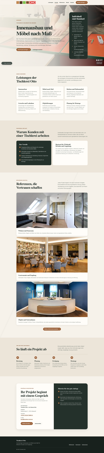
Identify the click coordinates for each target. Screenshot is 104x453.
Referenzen (62, 2)
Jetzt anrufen (38, 423)
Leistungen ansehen (37, 49)
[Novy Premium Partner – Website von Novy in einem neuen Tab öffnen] (99, 61)
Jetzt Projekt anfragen (24, 49)
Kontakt (72, 2)
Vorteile (56, 2)
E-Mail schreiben (27, 423)
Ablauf (67, 2)
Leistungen (50, 2)
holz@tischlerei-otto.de (27, 419)
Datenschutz (85, 444)
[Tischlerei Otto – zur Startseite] (26, 2)
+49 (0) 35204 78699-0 (27, 415)
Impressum (78, 444)
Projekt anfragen (81, 2)
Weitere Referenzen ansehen (52, 329)
